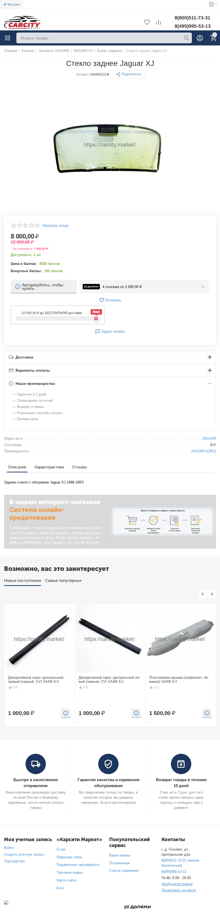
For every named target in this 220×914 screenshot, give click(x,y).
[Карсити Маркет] (23, 22)
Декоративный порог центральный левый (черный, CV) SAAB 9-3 (109, 679)
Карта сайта (66, 880)
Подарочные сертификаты (78, 865)
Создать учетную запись (24, 854)
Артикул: (82, 74)
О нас (61, 849)
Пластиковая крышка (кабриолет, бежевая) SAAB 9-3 (179, 679)
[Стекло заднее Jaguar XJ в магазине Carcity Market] (110, 144)
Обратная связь (69, 857)
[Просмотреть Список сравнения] (158, 23)
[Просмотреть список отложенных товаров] (147, 23)
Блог (60, 888)
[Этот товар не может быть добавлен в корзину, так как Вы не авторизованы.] (66, 713)
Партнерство (14, 861)
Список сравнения (124, 871)
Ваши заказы (119, 855)
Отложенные (119, 863)
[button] (129, 74)
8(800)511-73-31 (192, 17)
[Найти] (186, 38)
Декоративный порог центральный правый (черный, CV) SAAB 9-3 (35, 679)
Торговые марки (69, 872)
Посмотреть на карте (179, 890)
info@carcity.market (177, 884)
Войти (9, 848)
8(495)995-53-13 (193, 26)
